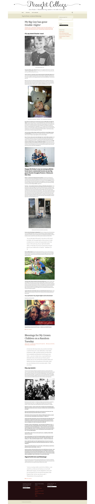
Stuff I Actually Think (49, 27)
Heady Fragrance (61, 31)
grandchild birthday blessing (48, 28)
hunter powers (36, 29)
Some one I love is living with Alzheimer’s (65, 34)
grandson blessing (30, 29)
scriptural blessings (41, 29)
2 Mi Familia (34, 27)
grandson (26, 29)
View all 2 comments (29, 329)
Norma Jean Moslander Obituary (64, 33)
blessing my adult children (50, 343)
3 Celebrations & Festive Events (41, 27)
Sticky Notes (28, 12)
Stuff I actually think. (35, 12)
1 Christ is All (33, 343)
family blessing (27, 344)
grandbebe (42, 28)
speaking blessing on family (49, 29)
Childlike (60, 37)
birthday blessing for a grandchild (35, 28)
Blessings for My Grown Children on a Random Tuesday (38, 338)
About (23, 12)
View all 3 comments (29, 478)
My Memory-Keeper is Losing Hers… (64, 36)
